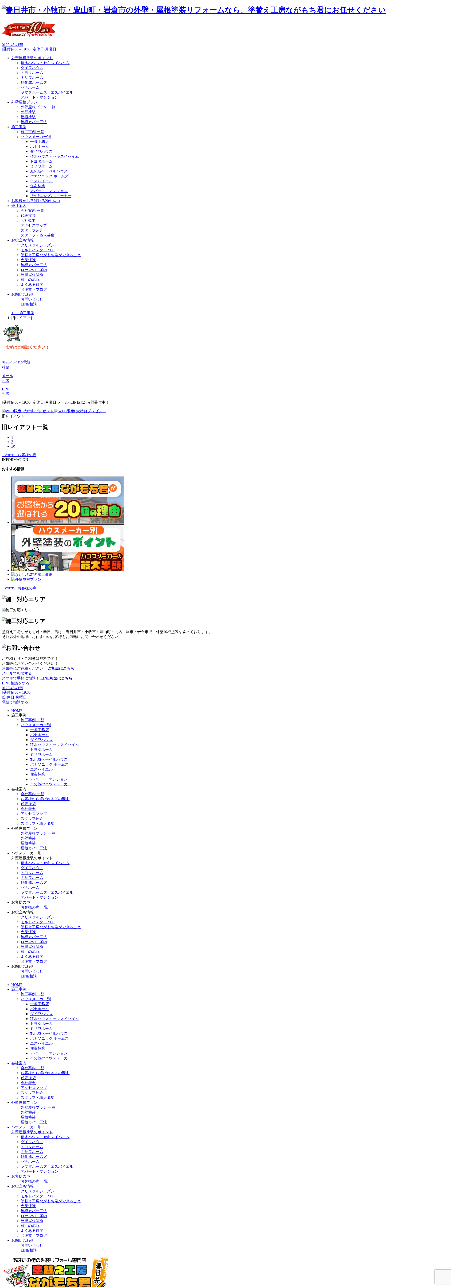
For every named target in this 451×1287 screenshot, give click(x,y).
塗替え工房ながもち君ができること (51, 255)
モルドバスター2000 (37, 250)
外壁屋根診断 (32, 275)
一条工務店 (39, 142)
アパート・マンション (39, 97)
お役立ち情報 (22, 240)
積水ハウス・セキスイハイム (45, 63)
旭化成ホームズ (34, 82)
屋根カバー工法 (34, 122)
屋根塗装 (28, 117)
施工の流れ (30, 280)
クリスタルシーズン (37, 245)
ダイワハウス (32, 68)
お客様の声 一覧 (34, 907)
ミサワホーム (32, 78)
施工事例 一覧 (32, 132)
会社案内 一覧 (32, 211)
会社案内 (18, 206)
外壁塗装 (28, 112)
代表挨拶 (28, 216)
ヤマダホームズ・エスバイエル (47, 92)
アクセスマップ (34, 225)
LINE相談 (29, 304)
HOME (17, 711)
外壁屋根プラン (24, 102)
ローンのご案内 (34, 270)
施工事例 (18, 127)
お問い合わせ (22, 294)
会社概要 (28, 220)
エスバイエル (41, 181)
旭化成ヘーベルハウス (49, 171)
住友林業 (37, 186)
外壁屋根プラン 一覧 (38, 107)
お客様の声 (20, 1176)
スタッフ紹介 (32, 230)
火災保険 (28, 260)
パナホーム (30, 87)
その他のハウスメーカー (50, 196)
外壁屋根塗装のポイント (32, 58)
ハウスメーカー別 (36, 137)
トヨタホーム (32, 73)
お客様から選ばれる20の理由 (35, 201)
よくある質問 (32, 284)
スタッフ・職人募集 (37, 235)
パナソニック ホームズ (49, 176)
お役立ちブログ (34, 289)
